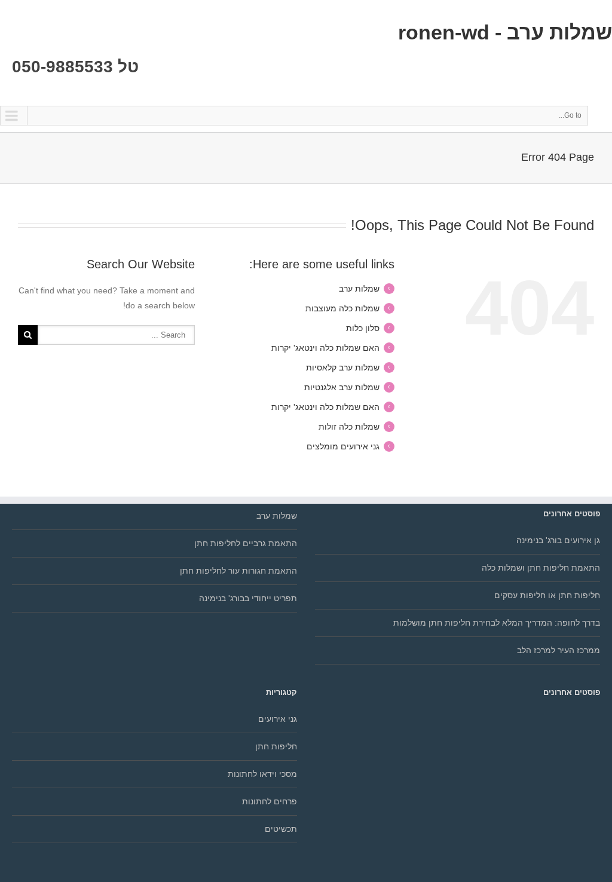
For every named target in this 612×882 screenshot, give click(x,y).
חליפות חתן (276, 746)
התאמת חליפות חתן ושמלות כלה (541, 567)
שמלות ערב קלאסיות (343, 367)
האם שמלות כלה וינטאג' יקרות (325, 348)
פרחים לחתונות (269, 801)
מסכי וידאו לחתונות (262, 774)
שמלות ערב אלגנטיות (342, 387)
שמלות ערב (359, 288)
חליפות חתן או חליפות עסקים (547, 595)
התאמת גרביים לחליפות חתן (245, 543)
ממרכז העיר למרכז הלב (558, 650)
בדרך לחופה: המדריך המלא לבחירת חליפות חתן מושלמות (496, 622)
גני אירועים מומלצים (343, 446)
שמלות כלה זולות (349, 426)
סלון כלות (363, 328)
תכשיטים (281, 829)
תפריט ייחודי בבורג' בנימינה (248, 598)
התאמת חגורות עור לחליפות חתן (238, 570)
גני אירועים (277, 719)
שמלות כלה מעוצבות (342, 308)
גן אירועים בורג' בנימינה (558, 540)
